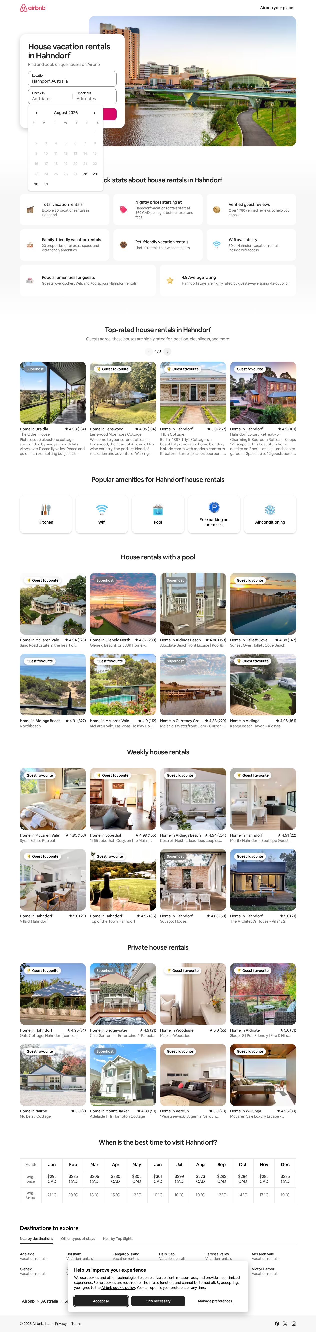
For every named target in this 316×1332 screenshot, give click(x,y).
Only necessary (158, 1301)
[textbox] (50, 99)
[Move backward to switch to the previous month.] (36, 112)
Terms (76, 1323)
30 (36, 184)
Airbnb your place (276, 7)
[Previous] (149, 352)
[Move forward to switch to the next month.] (94, 112)
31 (46, 184)
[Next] (167, 352)
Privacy (61, 1323)
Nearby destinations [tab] (36, 1238)
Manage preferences (215, 1301)
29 (95, 174)
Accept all (101, 1301)
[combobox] (72, 81)
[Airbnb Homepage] (32, 8)
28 (85, 174)
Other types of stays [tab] (78, 1238)
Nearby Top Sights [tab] (118, 1238)
